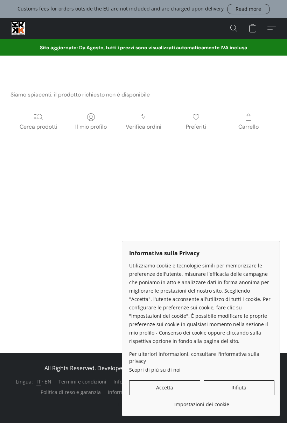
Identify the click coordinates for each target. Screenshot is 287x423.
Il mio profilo (91, 126)
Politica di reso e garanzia (71, 392)
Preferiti (196, 126)
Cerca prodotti (38, 126)
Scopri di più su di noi (155, 369)
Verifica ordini (143, 126)
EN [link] (47, 381)
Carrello (248, 126)
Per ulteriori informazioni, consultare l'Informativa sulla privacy (194, 357)
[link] (201, 402)
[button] (248, 9)
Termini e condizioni (82, 381)
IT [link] (38, 381)
